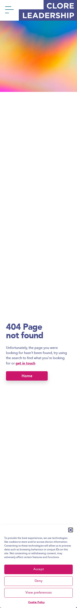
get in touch (25, 363)
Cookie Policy (36, 602)
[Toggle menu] (9, 10)
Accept (38, 569)
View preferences (38, 592)
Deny (39, 581)
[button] (70, 530)
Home (27, 376)
